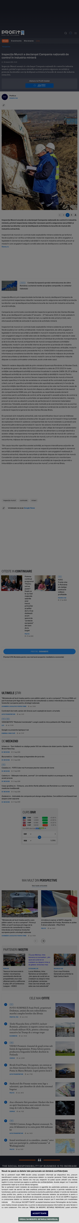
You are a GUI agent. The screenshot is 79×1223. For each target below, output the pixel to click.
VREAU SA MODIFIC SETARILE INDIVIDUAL (38, 1219)
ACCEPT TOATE (39, 1213)
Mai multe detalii (45, 1184)
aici (9, 1202)
